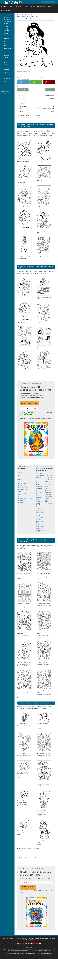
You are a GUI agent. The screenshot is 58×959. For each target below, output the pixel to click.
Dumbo (38, 493)
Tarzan (47, 498)
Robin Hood (48, 494)
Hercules (38, 497)
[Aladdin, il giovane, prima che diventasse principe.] (24, 254)
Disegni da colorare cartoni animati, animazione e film (37, 14)
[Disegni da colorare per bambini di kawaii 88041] (24, 798)
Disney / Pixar (21, 485)
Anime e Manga (22, 493)
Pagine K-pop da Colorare (45, 664)
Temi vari (20, 476)
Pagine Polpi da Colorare (45, 694)
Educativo (20, 479)
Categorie (17, 6)
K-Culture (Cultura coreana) (25, 498)
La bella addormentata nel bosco (39, 517)
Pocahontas (48, 492)
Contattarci (42, 938)
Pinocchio (47, 490)
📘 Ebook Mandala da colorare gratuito (6, 92)
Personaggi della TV (23, 489)
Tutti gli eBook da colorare (28, 408)
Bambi (38, 481)
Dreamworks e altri (23, 487)
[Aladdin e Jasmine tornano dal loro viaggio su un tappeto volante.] (44, 228)
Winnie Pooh (48, 503)
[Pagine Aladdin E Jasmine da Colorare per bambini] (18, 858)
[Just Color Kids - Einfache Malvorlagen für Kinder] (34, 943)
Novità (10, 6)
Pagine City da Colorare (25, 607)
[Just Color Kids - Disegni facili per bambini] (31, 943)
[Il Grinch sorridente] (44, 838)
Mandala (20, 472)
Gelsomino (51, 98)
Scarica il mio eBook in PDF (29, 403)
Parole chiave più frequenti (33, 938)
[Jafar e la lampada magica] (24, 203)
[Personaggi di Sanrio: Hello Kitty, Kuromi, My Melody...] (24, 770)
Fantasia (38, 495)
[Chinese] (37, 943)
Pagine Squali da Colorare (45, 605)
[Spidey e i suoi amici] (24, 751)
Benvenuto (3, 6)
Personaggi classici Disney (23, 16)
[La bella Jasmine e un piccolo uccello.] (24, 228)
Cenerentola (39, 488)
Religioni (20, 502)
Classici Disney (22, 483)
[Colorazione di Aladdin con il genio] (44, 159)
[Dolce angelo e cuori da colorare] (44, 721)
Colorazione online (5, 10)
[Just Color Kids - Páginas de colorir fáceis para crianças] (29, 943)
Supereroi (20, 496)
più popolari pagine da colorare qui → (33, 848)
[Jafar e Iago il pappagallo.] (44, 254)
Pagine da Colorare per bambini (32, 858)
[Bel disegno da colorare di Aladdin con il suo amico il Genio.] (44, 178)
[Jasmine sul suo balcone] (44, 204)
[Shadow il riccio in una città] (44, 751)
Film (19, 491)
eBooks (49, 6)
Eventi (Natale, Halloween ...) (25, 474)
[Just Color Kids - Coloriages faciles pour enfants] (23, 943)
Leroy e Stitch (48, 477)
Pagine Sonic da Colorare (45, 755)
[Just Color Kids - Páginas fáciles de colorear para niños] (26, 943)
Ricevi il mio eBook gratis (27, 887)
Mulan (46, 486)
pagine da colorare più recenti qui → (33, 697)
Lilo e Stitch (48, 484)
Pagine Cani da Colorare (25, 692)
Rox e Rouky (48, 496)
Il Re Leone (39, 510)
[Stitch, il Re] (44, 780)
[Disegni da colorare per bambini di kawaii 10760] (44, 808)
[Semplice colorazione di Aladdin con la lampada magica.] (24, 159)
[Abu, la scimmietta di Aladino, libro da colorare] (24, 179)
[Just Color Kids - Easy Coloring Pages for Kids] (19, 943)
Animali (20, 477)
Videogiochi (21, 500)
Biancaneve (39, 486)
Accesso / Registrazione (48, 1)
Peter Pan (47, 488)
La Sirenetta (39, 528)
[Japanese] (40, 943)
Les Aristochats (49, 479)
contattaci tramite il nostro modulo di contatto (23, 953)
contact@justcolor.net (46, 953)
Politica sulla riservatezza (30, 939)
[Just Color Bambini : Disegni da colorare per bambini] (13, 2)
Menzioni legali (48, 938)
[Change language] (56, 2)
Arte (19, 481)
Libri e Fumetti (22, 495)
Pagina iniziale (20, 14)
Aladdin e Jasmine (35, 16)
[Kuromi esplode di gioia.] (24, 828)
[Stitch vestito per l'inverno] (24, 721)
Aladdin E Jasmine (50, 95)
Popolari (25, 6)
